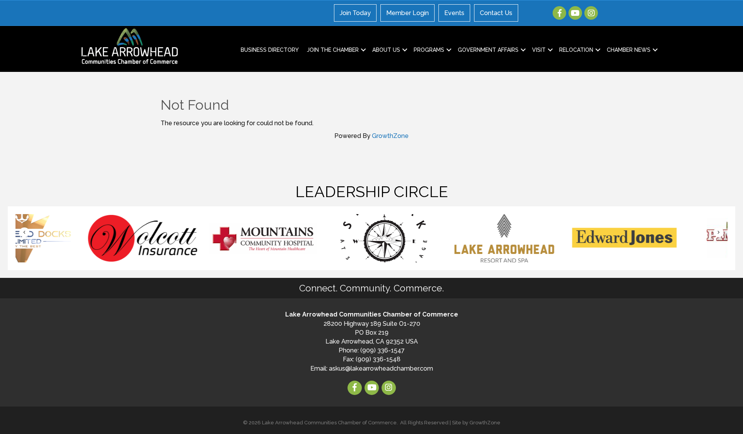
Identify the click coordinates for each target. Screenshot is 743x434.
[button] (24, 232)
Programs (429, 50)
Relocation (576, 50)
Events (454, 13)
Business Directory (270, 50)
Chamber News (629, 50)
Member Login (407, 13)
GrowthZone (390, 136)
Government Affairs (488, 50)
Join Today (355, 13)
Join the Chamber (333, 50)
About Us (386, 50)
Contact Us (496, 13)
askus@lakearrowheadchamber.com (381, 368)
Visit (539, 50)
